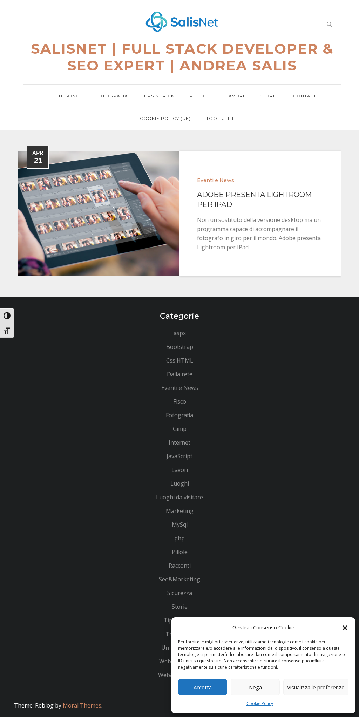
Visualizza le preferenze (316, 687)
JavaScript (179, 456)
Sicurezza (179, 593)
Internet (179, 442)
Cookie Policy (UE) (165, 118)
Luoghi (179, 483)
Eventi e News (215, 180)
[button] (344, 627)
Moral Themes (82, 705)
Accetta (203, 687)
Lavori (235, 96)
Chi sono (67, 96)
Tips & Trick (158, 96)
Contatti (305, 96)
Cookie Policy (259, 703)
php (179, 538)
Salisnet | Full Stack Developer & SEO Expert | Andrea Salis (182, 57)
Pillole (200, 96)
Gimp (180, 429)
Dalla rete (179, 374)
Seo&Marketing (179, 579)
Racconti (180, 565)
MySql (180, 524)
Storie (269, 96)
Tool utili (219, 118)
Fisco (179, 401)
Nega (255, 687)
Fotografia (111, 96)
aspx (180, 333)
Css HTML (179, 360)
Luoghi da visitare (179, 497)
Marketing (180, 511)
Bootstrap (179, 347)
